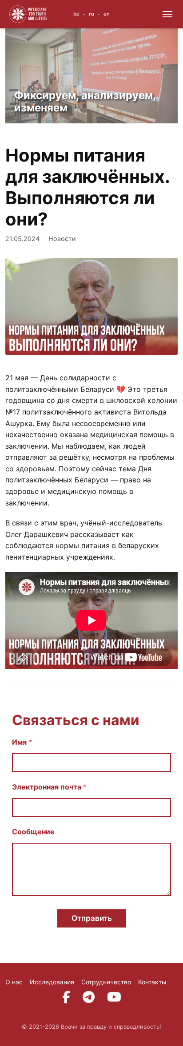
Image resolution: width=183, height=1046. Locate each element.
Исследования (52, 982)
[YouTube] (114, 997)
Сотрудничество (106, 982)
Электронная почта (49, 787)
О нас (14, 982)
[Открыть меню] (167, 14)
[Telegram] (89, 997)
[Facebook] (66, 997)
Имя (22, 742)
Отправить (92, 918)
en (106, 14)
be (76, 14)
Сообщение (33, 832)
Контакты (152, 982)
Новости (62, 238)
